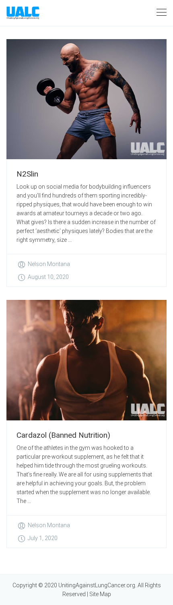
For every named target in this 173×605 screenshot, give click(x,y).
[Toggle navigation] (162, 13)
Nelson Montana (49, 264)
